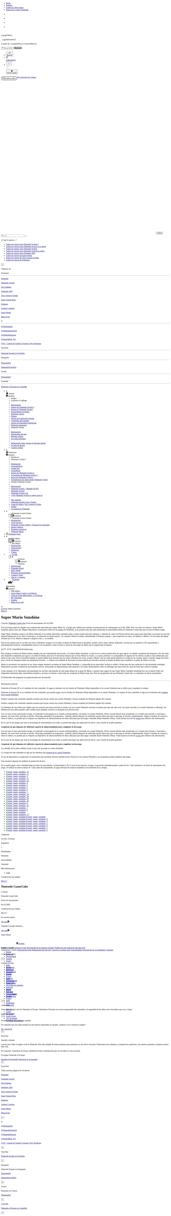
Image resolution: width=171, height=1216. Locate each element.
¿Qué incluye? (16, 523)
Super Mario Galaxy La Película (24, 593)
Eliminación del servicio (41, 950)
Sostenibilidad (76, 950)
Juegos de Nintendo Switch (22, 409)
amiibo (13, 507)
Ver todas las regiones (14, 985)
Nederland (10, 1003)
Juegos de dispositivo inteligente (23, 423)
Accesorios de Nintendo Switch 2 (24, 475)
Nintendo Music (17, 532)
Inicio (8, 3)
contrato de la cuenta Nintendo (58, 753)
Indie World (15, 570)
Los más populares (18, 439)
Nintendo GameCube (17, 623)
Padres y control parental (11, 948)
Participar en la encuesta (27, 1059)
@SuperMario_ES (8, 339)
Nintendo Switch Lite (19, 493)
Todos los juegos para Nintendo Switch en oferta (25, 251)
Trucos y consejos (18, 577)
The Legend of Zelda (9, 296)
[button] (88, 393)
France (8, 961)
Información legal (24, 950)
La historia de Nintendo (20, 509)
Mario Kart (5, 317)
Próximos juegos (17, 414)
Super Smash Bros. (8, 300)
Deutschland (11, 956)
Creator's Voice (17, 575)
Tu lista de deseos (18, 445)
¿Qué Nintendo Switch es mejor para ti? (27, 495)
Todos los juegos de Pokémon (18, 260)
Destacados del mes (19, 434)
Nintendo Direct (17, 568)
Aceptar (11, 1014)
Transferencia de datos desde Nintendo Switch (29, 480)
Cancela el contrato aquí (60, 950)
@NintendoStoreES (9, 331)
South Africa (11, 1016)
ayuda (138, 718)
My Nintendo (16, 598)
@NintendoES (7, 327)
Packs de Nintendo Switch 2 (22, 477)
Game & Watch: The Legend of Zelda (26, 504)
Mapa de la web (17, 602)
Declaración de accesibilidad (93, 950)
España (9, 959)
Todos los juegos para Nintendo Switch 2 (22, 244)
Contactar (109, 950)
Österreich (10, 1005)
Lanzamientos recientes (20, 412)
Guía (8, 873)
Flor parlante (16, 500)
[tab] (85, 943)
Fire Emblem (6, 287)
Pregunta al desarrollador (21, 573)
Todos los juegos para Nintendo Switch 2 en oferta (26, 246)
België (8, 952)
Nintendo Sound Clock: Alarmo (23, 502)
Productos (15, 550)
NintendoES (6, 363)
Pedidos (9, 5)
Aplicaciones (16, 548)
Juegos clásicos (17, 527)
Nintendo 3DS (7, 291)
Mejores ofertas (17, 436)
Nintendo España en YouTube (13, 353)
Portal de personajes (19, 425)
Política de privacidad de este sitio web (70, 948)
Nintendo (4, 279)
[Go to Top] (85, 606)
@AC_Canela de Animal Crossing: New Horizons (21, 343)
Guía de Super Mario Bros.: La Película (26, 595)
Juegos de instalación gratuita (22, 418)
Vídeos (14, 552)
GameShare (15, 471)
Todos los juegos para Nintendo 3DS (20, 253)
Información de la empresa (37, 948)
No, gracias (6, 1029)
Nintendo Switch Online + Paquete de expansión (30, 525)
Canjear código (17, 448)
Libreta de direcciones (14, 7)
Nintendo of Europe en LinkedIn (14, 387)
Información (16, 405)
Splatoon (4, 304)
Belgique (9, 970)
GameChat (15, 468)
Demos (14, 416)
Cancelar (4, 1014)
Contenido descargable (20, 421)
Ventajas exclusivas (18, 529)
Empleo (14, 600)
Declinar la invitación (9, 1059)
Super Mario (6, 313)
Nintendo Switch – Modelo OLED (25, 489)
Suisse (8, 1012)
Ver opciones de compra (26, 77)
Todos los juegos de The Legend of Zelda (22, 258)
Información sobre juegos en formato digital (28, 443)
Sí (11, 1029)
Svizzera (9, 992)
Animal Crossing (7, 308)
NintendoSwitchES (8, 367)
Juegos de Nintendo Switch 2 (22, 407)
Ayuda (23, 948)
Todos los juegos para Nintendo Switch (21, 249)
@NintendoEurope (8, 335)
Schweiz (9, 987)
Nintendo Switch (7, 283)
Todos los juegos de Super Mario (19, 255)
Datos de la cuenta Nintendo (17, 10)
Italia (8, 965)
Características (16, 466)
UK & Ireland (11, 1018)
